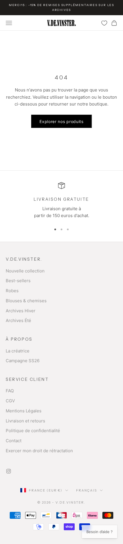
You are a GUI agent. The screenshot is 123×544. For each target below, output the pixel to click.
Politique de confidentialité (33, 430)
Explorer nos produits (61, 121)
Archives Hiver (20, 310)
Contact (13, 440)
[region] (61, 200)
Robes (12, 290)
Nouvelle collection (25, 271)
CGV (10, 400)
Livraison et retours (25, 421)
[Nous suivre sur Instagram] (8, 471)
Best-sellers (18, 280)
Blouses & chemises (26, 300)
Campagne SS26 (22, 360)
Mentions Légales (23, 411)
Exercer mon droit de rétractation (39, 450)
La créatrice (17, 351)
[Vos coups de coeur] (104, 23)
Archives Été (18, 320)
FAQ (10, 390)
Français (86, 490)
